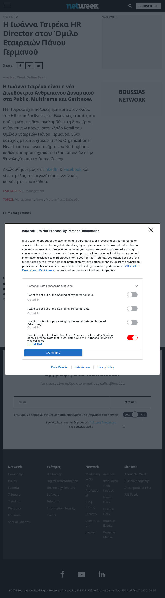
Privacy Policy (105, 367)
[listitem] (82, 286)
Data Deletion (59, 367)
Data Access (82, 367)
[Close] (152, 231)
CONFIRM (53, 352)
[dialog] (82, 299)
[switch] (132, 294)
